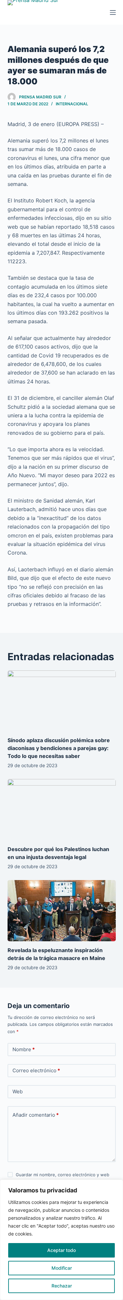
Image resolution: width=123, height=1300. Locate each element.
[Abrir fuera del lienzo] (113, 12)
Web (17, 1091)
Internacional (72, 103)
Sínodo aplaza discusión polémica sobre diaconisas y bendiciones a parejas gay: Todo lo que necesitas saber (59, 748)
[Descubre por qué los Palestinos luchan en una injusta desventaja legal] (62, 809)
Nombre (23, 1049)
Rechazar (61, 1285)
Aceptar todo (61, 1250)
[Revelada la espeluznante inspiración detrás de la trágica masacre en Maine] (62, 910)
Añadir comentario (35, 1115)
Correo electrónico (36, 1070)
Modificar (61, 1268)
